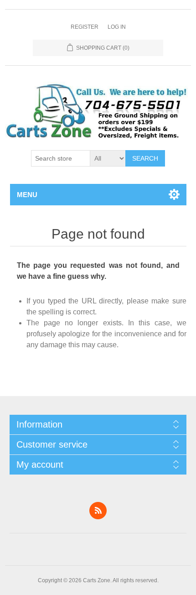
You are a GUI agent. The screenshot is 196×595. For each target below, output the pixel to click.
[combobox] (60, 158)
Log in (117, 27)
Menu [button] (27, 194)
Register (84, 27)
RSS (98, 510)
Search (145, 158)
